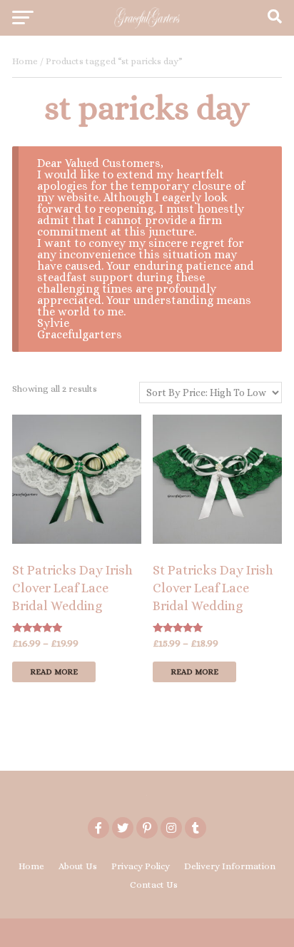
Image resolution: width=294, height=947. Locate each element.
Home (25, 61)
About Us (78, 866)
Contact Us (154, 884)
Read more (54, 672)
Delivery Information (229, 866)
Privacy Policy (140, 866)
